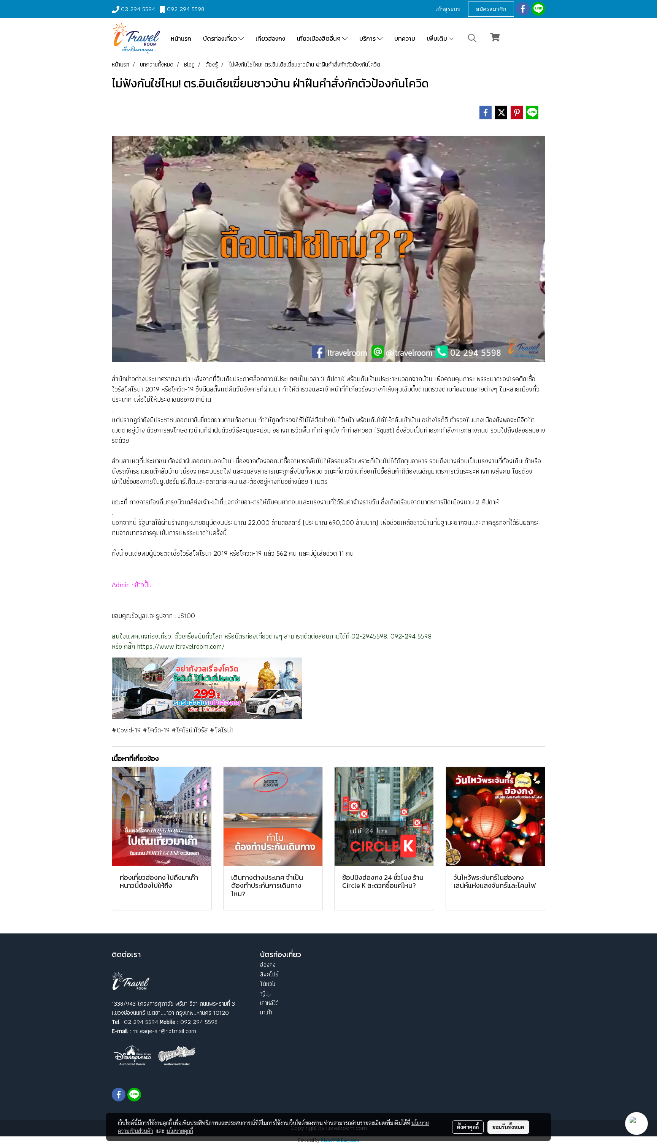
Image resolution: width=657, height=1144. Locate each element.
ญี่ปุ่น (265, 993)
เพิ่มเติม (438, 38)
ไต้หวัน (267, 984)
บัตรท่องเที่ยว (220, 38)
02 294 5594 (138, 9)
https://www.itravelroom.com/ (181, 646)
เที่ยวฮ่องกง (270, 38)
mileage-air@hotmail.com (164, 1031)
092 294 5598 (185, 9)
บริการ (368, 38)
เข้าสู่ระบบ (447, 9)
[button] (472, 38)
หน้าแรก (181, 38)
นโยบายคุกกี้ (180, 1130)
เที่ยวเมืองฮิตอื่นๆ (319, 38)
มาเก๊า (266, 1012)
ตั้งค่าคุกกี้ (468, 1126)
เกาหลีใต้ (269, 1003)
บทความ (404, 38)
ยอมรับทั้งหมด (508, 1126)
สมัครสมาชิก (491, 9)
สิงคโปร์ (269, 974)
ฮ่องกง (268, 965)
